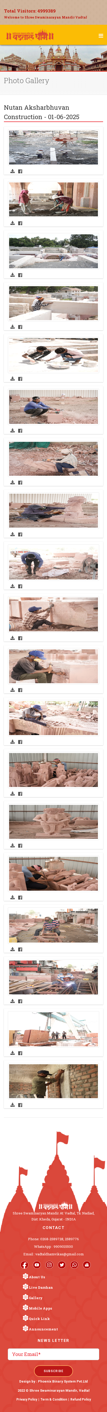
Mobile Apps (40, 1308)
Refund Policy (80, 1399)
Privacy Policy (26, 1399)
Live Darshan (41, 1287)
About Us (37, 1277)
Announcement (43, 1329)
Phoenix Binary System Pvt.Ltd (63, 1381)
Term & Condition (54, 1399)
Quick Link (39, 1318)
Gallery (36, 1297)
